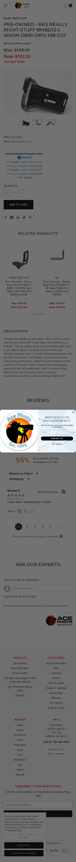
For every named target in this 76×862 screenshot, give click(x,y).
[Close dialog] (73, 412)
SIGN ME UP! (57, 438)
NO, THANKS (57, 444)
